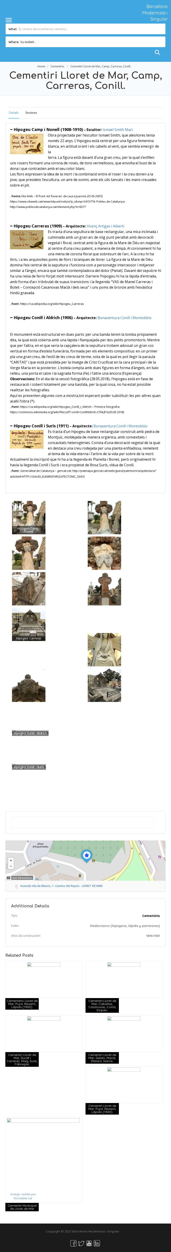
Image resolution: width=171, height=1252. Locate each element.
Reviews (31, 113)
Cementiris (57, 66)
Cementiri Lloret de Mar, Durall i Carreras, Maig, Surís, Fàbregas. (22, 1059)
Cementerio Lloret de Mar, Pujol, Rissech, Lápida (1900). (22, 1004)
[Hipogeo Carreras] (28, 624)
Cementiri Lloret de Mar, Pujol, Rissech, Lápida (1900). (102, 1109)
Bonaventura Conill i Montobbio (124, 317)
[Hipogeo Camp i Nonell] (28, 517)
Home (41, 66)
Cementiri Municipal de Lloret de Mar (22, 1207)
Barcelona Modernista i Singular (155, 13)
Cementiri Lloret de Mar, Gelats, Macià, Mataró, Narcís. (102, 1058)
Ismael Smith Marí (118, 129)
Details (14, 113)
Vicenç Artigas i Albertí (105, 226)
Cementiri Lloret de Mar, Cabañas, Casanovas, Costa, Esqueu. (102, 1005)
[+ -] (85, 861)
